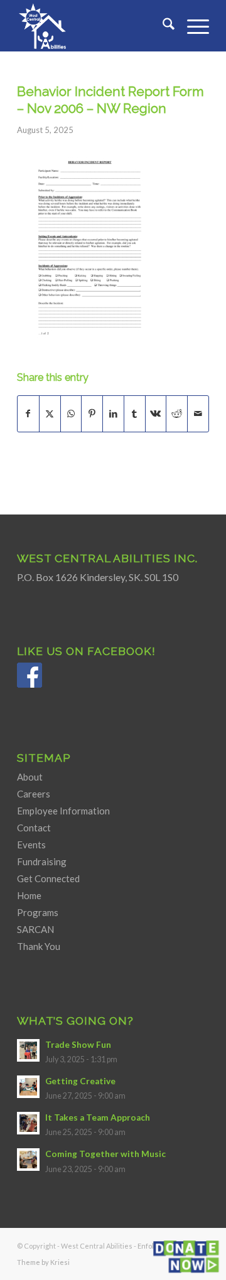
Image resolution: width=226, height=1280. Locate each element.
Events (31, 844)
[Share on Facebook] (28, 413)
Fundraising (42, 861)
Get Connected (48, 878)
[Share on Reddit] (176, 413)
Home (29, 895)
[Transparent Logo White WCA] (94, 26)
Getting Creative (80, 1081)
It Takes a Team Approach (97, 1117)
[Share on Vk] (156, 413)
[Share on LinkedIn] (113, 413)
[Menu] (192, 26)
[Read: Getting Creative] (28, 1086)
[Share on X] (50, 413)
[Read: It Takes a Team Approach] (28, 1123)
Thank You (38, 946)
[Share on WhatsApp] (71, 413)
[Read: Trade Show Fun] (28, 1050)
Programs (37, 912)
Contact (34, 827)
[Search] (162, 26)
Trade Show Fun (78, 1045)
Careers (33, 793)
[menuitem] (162, 26)
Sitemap (44, 757)
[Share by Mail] (198, 413)
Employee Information (63, 810)
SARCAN (35, 929)
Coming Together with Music (105, 1154)
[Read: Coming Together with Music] (28, 1159)
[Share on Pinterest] (92, 413)
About (30, 776)
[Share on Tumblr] (134, 413)
